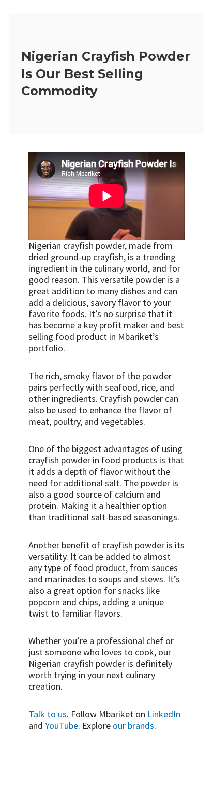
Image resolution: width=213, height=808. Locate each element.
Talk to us (47, 714)
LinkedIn (163, 714)
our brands (133, 725)
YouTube (61, 725)
